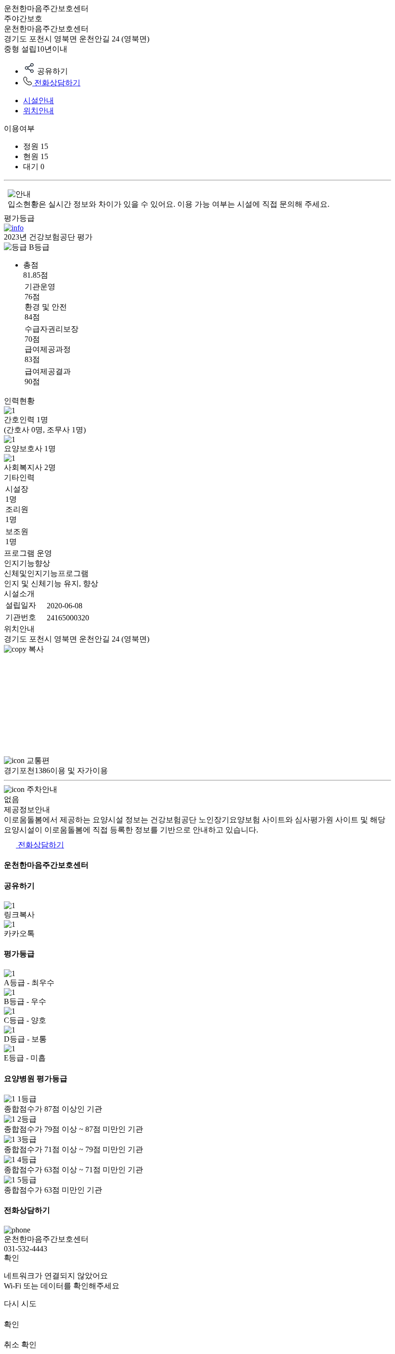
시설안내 (38, 100)
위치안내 (38, 111)
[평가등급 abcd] (14, 228)
